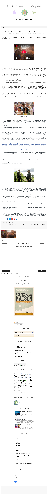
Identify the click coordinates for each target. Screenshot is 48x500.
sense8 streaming (40, 33)
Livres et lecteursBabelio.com (24, 393)
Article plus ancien (41, 270)
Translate (23, 365)
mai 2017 (18, 450)
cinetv (10, 33)
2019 (16, 438)
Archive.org (17, 346)
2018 (16, 440)
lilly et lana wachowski (16, 33)
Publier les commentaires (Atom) (13, 273)
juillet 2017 (18, 448)
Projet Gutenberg (18, 356)
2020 (16, 437)
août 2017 (18, 447)
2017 (16, 442)
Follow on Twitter (18, 332)
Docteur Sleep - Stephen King (26, 411)
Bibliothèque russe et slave (20, 347)
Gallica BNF (17, 355)
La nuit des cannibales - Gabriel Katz (23, 453)
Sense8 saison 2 (33, 33)
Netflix (22, 33)
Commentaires (18, 324)
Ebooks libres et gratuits (19, 350)
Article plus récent (5, 270)
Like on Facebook (18, 335)
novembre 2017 (19, 445)
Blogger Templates (30, 489)
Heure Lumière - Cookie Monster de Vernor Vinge (24, 458)
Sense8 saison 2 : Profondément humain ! (6, 239)
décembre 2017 (19, 443)
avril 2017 (18, 465)
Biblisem (16, 349)
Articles (16, 322)
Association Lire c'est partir (20, 344)
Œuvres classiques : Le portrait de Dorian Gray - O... (24, 461)
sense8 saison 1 (27, 33)
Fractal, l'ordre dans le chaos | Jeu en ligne (23, 352)
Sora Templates (22, 489)
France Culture (18, 353)
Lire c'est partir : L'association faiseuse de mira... (24, 456)
